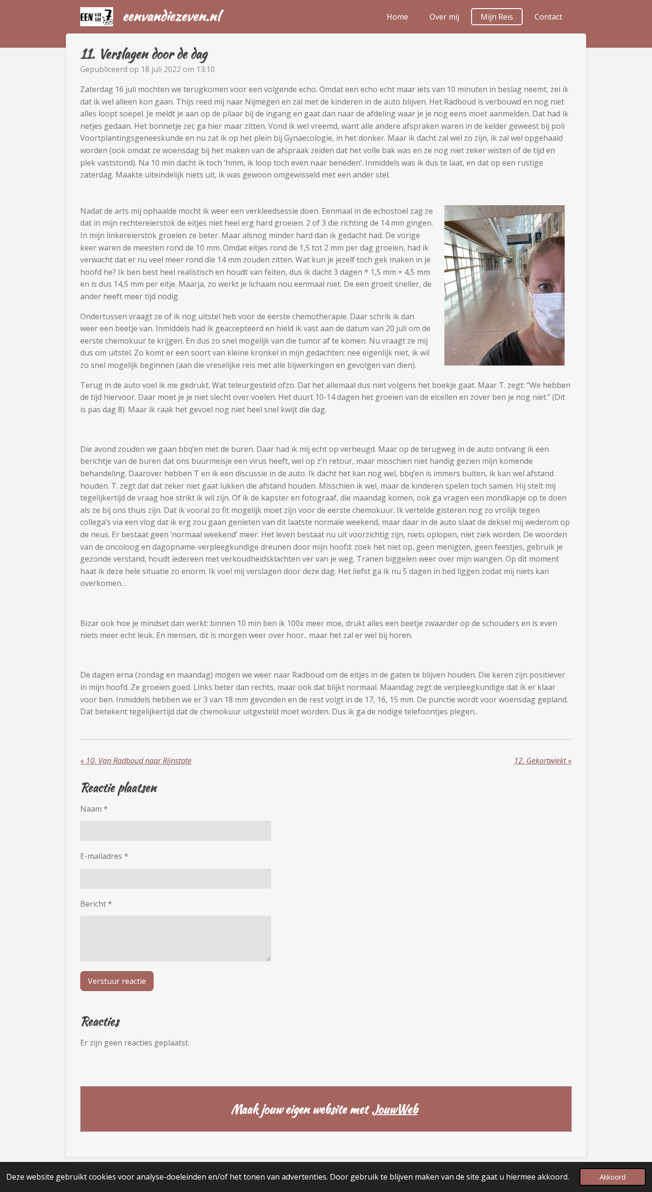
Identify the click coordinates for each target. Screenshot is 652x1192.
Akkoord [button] (612, 1177)
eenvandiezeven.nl (171, 15)
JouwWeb (395, 1109)
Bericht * (96, 904)
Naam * (94, 809)
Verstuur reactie (117, 981)
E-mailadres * (104, 856)
